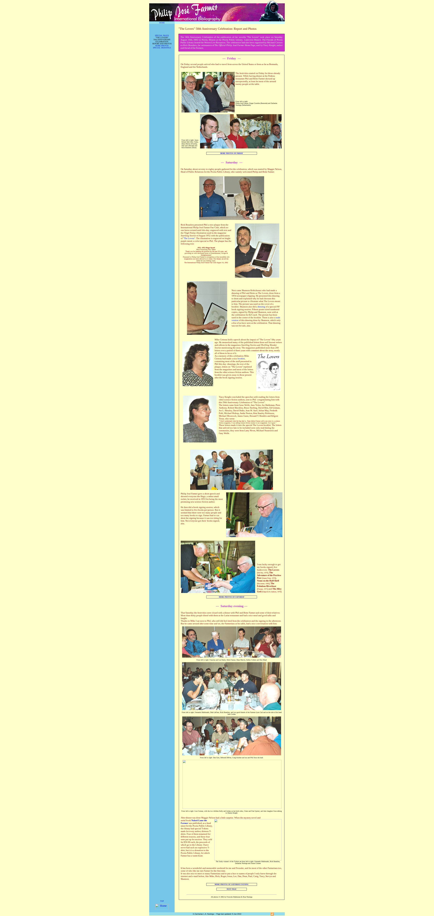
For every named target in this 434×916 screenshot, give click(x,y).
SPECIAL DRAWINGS (162, 48)
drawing (261, 306)
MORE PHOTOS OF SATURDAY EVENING (232, 884)
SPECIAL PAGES (162, 35)
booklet (241, 358)
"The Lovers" (189, 238)
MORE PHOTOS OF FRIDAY (231, 153)
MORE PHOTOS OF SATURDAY (231, 597)
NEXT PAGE (231, 889)
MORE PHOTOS (162, 46)
